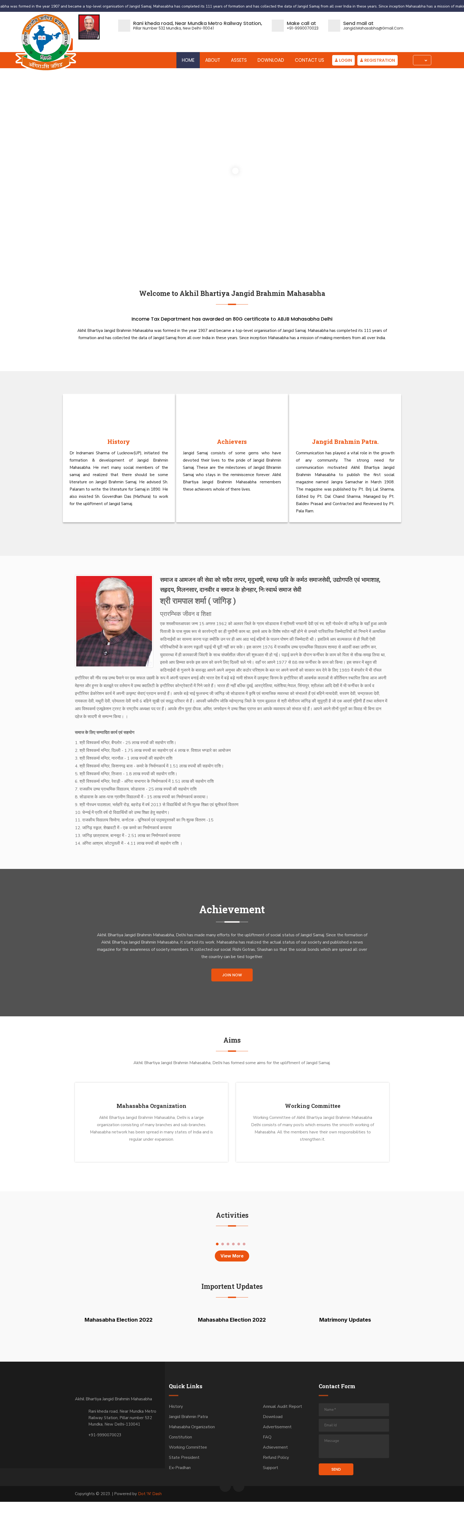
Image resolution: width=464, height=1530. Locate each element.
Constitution (180, 1437)
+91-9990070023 (302, 28)
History (118, 441)
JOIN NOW (232, 975)
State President (184, 1457)
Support (270, 1468)
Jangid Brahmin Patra (188, 1417)
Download (271, 60)
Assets (239, 60)
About (212, 60)
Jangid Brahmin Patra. (345, 441)
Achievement (275, 1447)
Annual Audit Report (282, 1406)
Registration (379, 60)
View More (232, 1256)
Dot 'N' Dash (150, 1493)
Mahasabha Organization (151, 1105)
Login (345, 60)
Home (188, 60)
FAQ (267, 1437)
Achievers (232, 441)
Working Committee (312, 1105)
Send (336, 1469)
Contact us (309, 60)
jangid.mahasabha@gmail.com (373, 28)
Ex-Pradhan (180, 1468)
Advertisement (277, 1427)
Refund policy (276, 1457)
